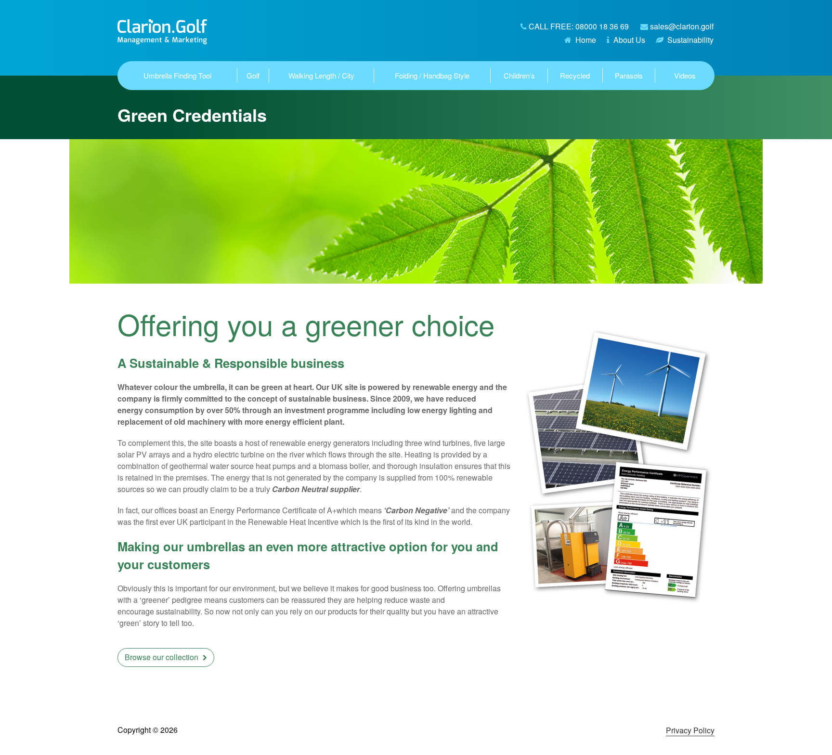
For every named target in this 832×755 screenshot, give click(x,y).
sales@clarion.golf (682, 26)
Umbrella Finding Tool (177, 75)
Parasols (629, 75)
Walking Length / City (321, 75)
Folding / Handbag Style (432, 75)
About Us (629, 39)
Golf (253, 75)
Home (585, 39)
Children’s (519, 75)
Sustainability (690, 39)
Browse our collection (162, 657)
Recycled (575, 75)
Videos (685, 75)
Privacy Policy (690, 730)
